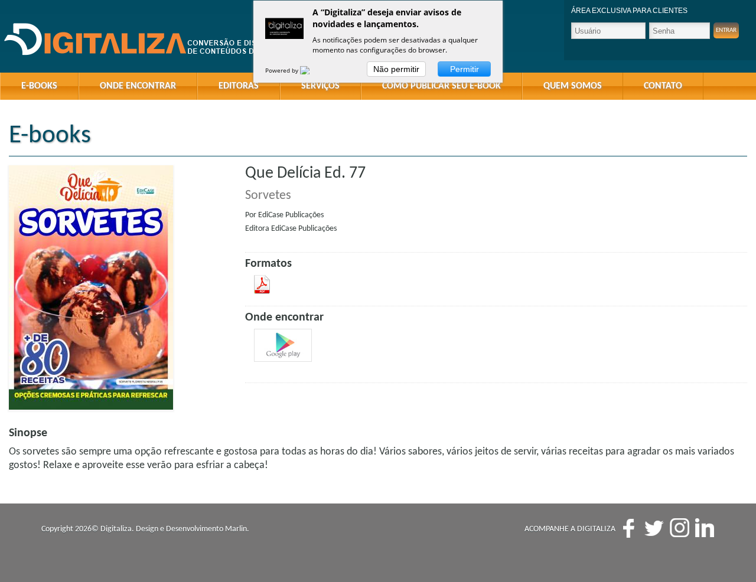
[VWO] (312, 70)
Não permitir (396, 69)
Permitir (464, 69)
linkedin (705, 528)
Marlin (236, 529)
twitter (654, 528)
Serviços (320, 86)
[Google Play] (283, 345)
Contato (663, 86)
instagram (679, 528)
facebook (628, 528)
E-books (39, 86)
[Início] (153, 40)
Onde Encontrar (138, 86)
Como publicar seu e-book (441, 86)
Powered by (282, 70)
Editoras (239, 86)
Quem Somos (572, 86)
